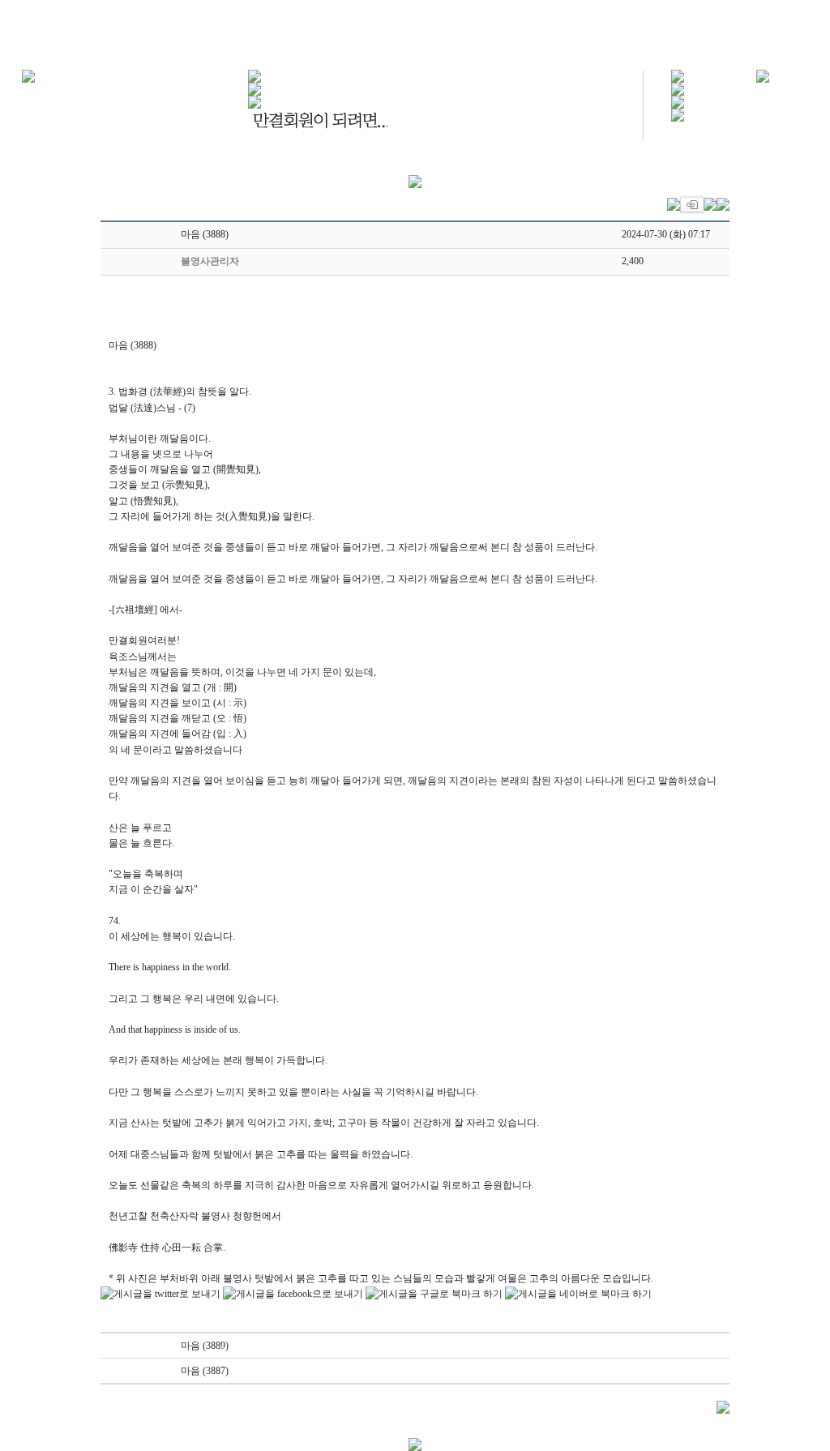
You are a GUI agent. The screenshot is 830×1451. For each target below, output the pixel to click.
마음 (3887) (205, 1370)
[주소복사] (710, 203)
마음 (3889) (205, 1345)
